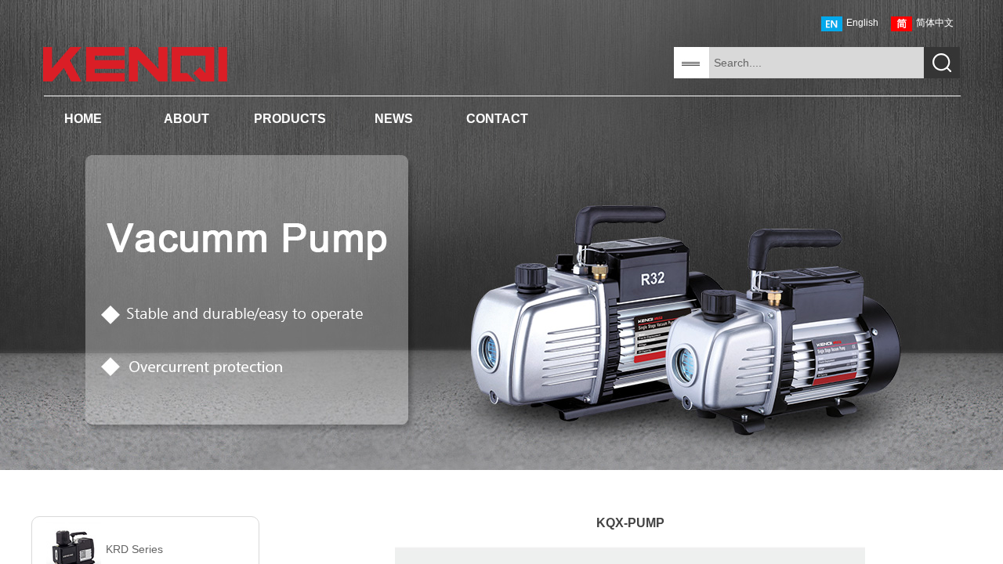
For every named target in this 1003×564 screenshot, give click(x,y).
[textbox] (816, 62)
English (862, 22)
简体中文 (935, 22)
